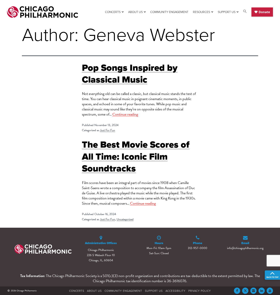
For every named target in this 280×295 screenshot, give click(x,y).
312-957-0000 (197, 248)
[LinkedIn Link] (261, 291)
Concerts (113, 12)
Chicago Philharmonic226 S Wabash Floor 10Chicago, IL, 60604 (101, 255)
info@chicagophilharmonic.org (245, 248)
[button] (245, 11)
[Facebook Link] (237, 291)
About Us (135, 12)
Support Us (226, 12)
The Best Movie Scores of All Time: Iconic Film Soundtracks (136, 156)
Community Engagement (169, 12)
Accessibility (176, 291)
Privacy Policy (199, 291)
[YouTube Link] (270, 291)
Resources (201, 12)
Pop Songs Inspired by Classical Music (130, 73)
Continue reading (125, 114)
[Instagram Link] (253, 291)
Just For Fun (107, 130)
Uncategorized (125, 219)
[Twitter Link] (245, 291)
